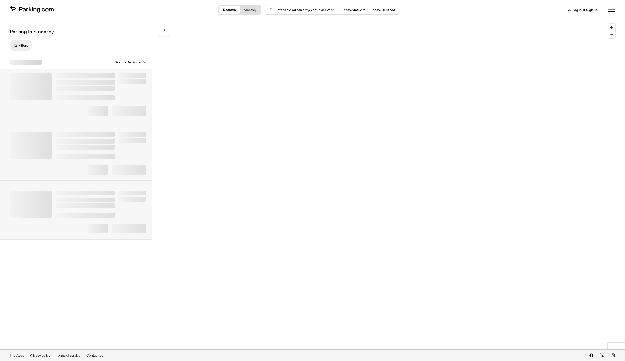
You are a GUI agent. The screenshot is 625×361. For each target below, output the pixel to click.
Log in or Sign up (585, 10)
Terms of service (68, 355)
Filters (23, 45)
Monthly (250, 10)
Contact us (94, 355)
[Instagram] (612, 355)
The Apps (17, 355)
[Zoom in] (611, 27)
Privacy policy (40, 355)
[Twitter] (602, 355)
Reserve (229, 10)
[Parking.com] (32, 10)
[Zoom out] (611, 34)
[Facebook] (591, 355)
